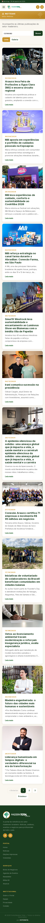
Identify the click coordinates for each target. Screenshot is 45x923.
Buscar (38, 33)
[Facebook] (38, 7)
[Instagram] (42, 7)
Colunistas (7, 858)
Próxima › (22, 796)
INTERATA (24, 920)
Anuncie (6, 884)
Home (5, 847)
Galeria (15, 40)
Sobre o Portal (8, 895)
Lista (6, 40)
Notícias (10, 16)
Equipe (5, 899)
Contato (6, 906)
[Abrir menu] (3, 7)
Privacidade (7, 902)
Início (4, 16)
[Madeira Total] (14, 7)
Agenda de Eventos (10, 873)
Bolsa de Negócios (10, 870)
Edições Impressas (10, 854)
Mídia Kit (6, 880)
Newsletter (7, 877)
